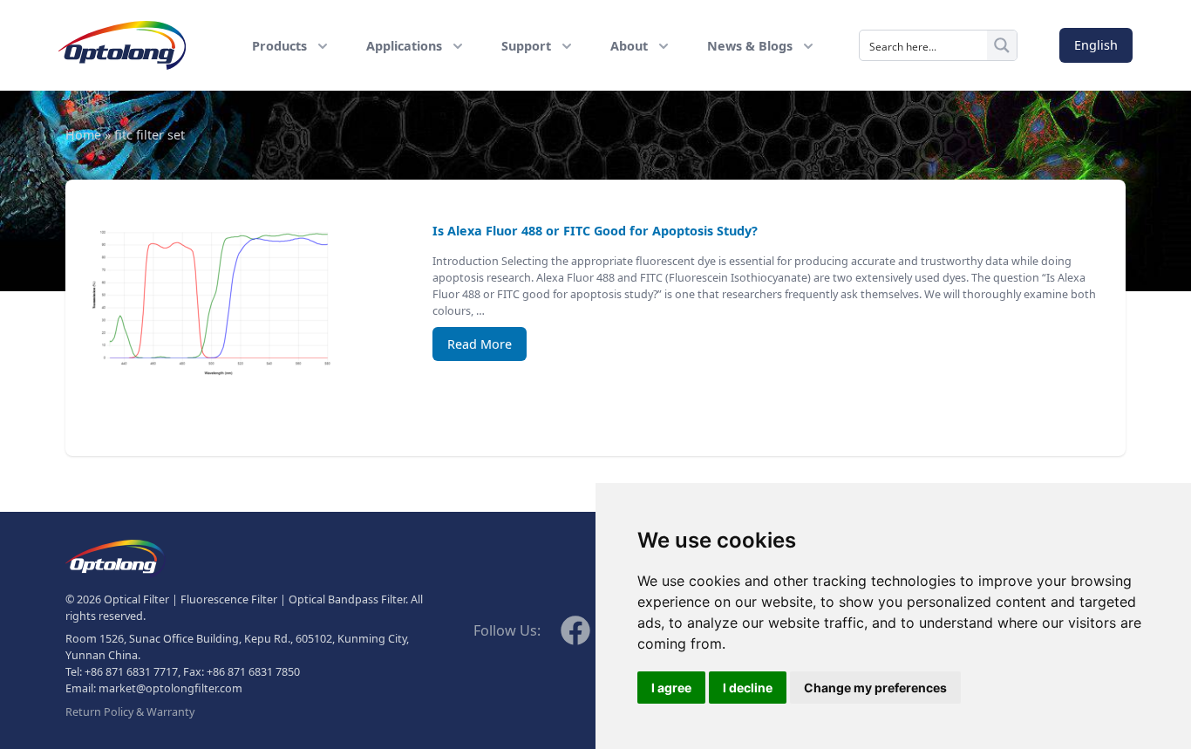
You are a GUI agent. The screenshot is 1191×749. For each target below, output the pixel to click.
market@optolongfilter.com (170, 688)
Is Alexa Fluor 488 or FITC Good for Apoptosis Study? (595, 230)
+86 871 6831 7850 (253, 671)
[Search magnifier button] (1002, 45)
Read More (479, 344)
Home (83, 134)
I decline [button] (747, 687)
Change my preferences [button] (875, 687)
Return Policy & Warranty (129, 712)
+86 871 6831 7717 (131, 671)
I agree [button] (671, 687)
